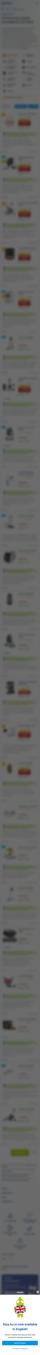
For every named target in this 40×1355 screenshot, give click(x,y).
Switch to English (20, 1343)
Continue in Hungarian (20, 1348)
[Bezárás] (37, 1292)
